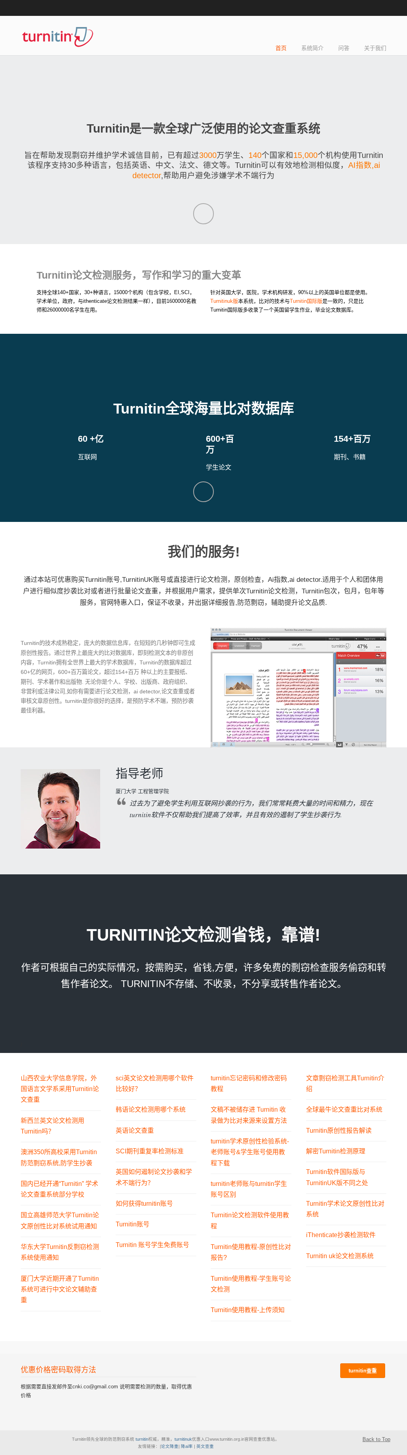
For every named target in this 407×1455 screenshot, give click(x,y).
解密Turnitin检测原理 (335, 1151)
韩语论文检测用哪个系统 (151, 1109)
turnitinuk (183, 1439)
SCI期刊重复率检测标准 (150, 1151)
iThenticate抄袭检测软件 (341, 1234)
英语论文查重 (135, 1130)
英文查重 (205, 1446)
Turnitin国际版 (306, 301)
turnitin (141, 1439)
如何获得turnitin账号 (144, 1203)
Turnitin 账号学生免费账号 (152, 1244)
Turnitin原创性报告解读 (339, 1130)
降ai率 (187, 1446)
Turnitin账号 (132, 1224)
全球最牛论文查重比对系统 (344, 1109)
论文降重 (169, 1446)
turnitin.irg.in (57, 36)
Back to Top (376, 1439)
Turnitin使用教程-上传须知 (248, 1309)
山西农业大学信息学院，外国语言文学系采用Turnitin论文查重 (60, 1088)
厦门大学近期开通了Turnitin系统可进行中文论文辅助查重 (60, 1289)
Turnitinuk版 (224, 301)
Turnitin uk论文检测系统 (340, 1255)
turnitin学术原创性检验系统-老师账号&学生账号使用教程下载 (250, 1151)
